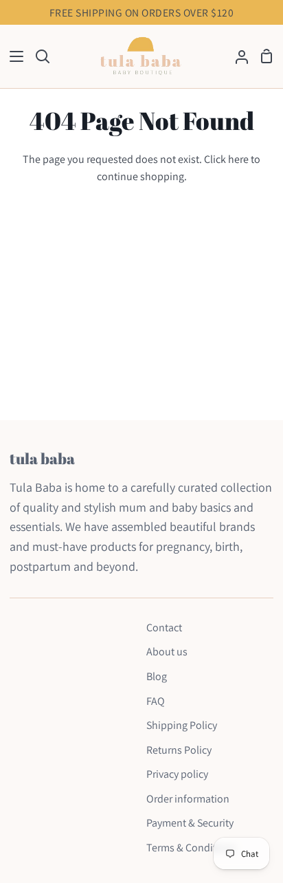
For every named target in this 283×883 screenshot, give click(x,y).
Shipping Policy (181, 725)
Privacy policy (177, 774)
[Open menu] (12, 56)
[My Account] (236, 57)
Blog (156, 676)
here (238, 159)
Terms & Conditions (191, 847)
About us (167, 651)
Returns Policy (179, 750)
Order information (187, 799)
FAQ (155, 701)
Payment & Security (190, 823)
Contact (164, 627)
